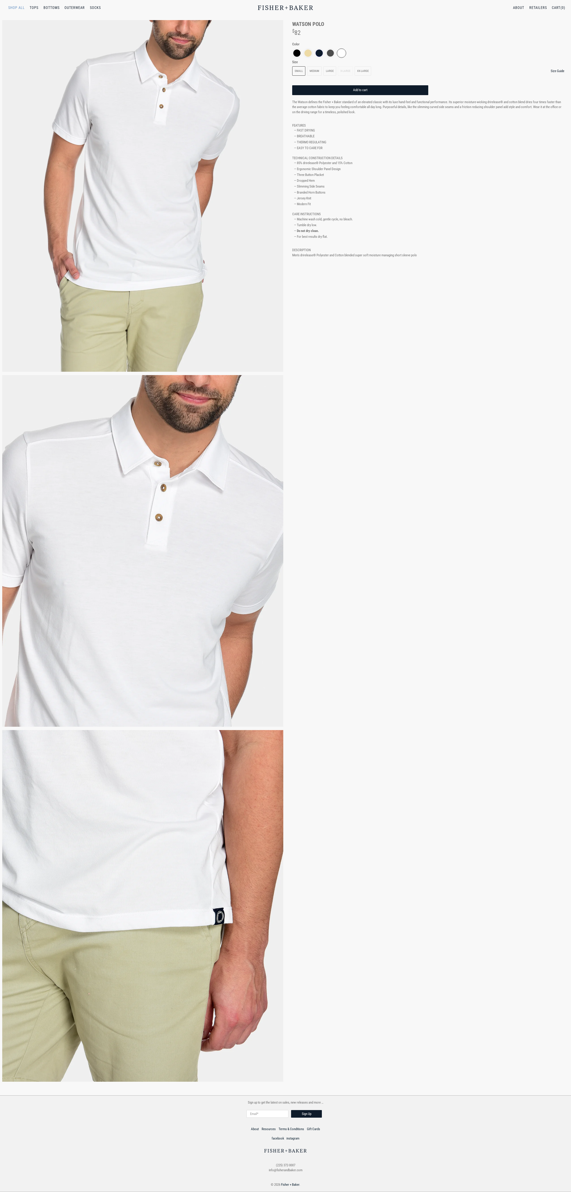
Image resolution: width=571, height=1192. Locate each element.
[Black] (297, 53)
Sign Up (306, 1114)
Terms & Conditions (291, 1129)
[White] (341, 53)
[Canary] (308, 53)
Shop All (16, 8)
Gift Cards (313, 1129)
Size (295, 62)
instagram (292, 1138)
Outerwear (74, 8)
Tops (34, 8)
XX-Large (363, 71)
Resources (269, 1129)
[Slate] (330, 53)
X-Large (345, 71)
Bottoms (51, 8)
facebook (278, 1138)
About (518, 8)
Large (330, 71)
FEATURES (299, 125)
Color (296, 44)
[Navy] (319, 53)
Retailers (538, 8)
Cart (556, 8)
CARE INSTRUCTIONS (306, 214)
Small (299, 71)
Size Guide (557, 71)
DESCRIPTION (301, 250)
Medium (314, 71)
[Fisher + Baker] (285, 8)
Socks (95, 8)
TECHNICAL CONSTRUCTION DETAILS (317, 158)
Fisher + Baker (290, 1185)
